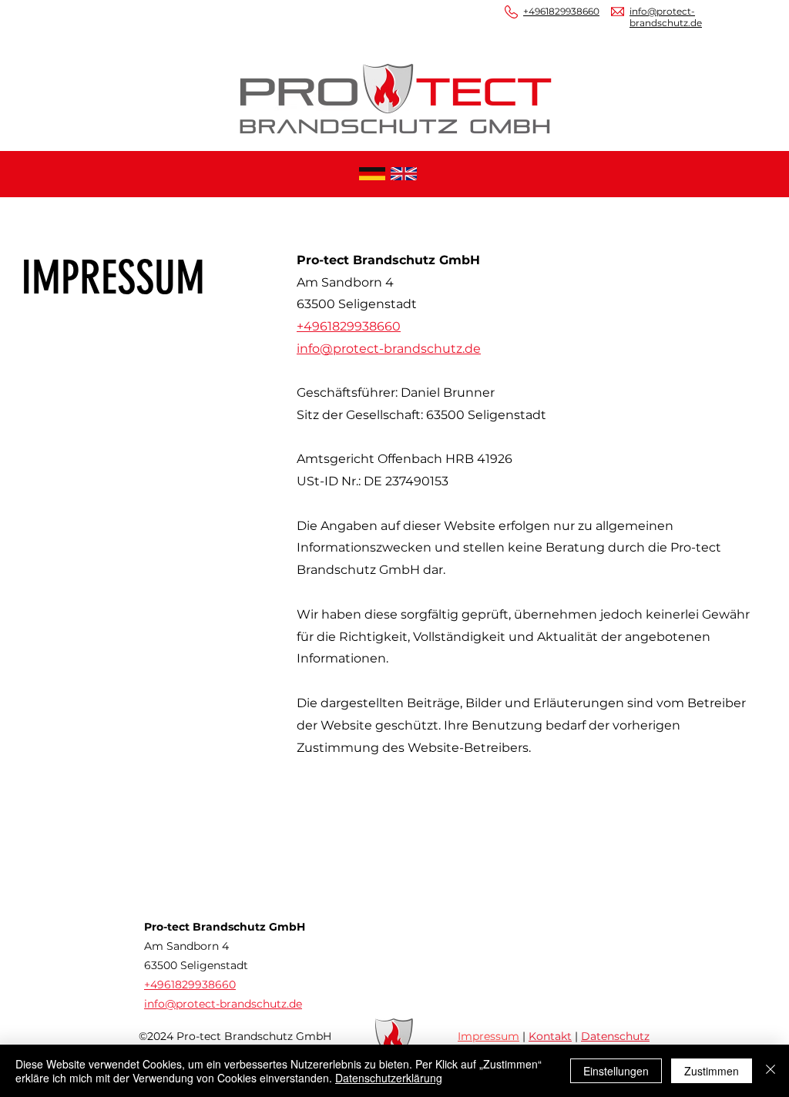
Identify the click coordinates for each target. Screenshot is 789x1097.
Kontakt (550, 1036)
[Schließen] (770, 1071)
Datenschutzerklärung (388, 1077)
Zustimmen (711, 1071)
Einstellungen (616, 1071)
